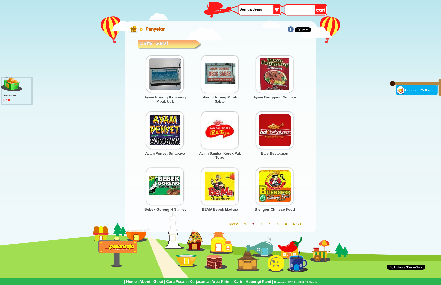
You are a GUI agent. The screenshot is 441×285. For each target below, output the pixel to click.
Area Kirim (220, 281)
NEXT (297, 224)
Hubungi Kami (258, 281)
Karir (238, 281)
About (144, 281)
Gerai (158, 281)
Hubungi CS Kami (419, 90)
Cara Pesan (176, 281)
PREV (233, 224)
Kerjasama (199, 281)
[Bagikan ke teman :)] (291, 31)
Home (131, 281)
